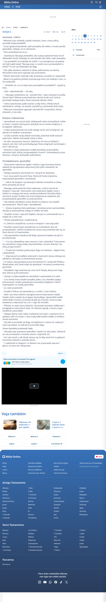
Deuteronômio (8, 501)
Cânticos (57, 491)
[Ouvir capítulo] (100, 7)
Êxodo (4, 491)
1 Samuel (6, 514)
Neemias (31, 504)
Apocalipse (84, 547)
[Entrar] (92, 2)
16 (88, 39)
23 (79, 42)
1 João (82, 533)
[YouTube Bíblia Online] (45, 582)
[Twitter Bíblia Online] (66, 582)
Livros (8, 27)
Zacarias (83, 511)
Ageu (82, 508)
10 (100, 36)
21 (72, 42)
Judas (82, 543)
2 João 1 (34, 444)
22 (75, 42)
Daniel (56, 508)
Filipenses (32, 540)
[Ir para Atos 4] (4, 353)
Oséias (56, 511)
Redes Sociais (59, 470)
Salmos (31, 514)
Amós (56, 518)
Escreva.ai (6, 564)
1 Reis (30, 488)
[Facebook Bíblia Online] (55, 582)
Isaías (56, 494)
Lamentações (59, 501)
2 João (82, 537)
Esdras (30, 501)
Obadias (83, 488)
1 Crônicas (32, 494)
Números (6, 498)
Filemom (57, 540)
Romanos (6, 547)
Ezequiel (57, 504)
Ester (30, 508)
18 (94, 39)
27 (91, 42)
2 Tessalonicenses (35, 550)
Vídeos (56, 466)
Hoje (4, 466)
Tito (55, 537)
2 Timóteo (58, 533)
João (4, 540)
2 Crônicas (32, 498)
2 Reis (30, 491)
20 (100, 39)
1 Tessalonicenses (35, 547)
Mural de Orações (61, 463)
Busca (4, 473)
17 (91, 39)
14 (82, 39)
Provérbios (32, 518)
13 (79, 39)
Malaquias (84, 514)
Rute (4, 511)
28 (94, 42)
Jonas (82, 491)
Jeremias (57, 498)
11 (72, 39)
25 (85, 42)
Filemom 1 (56, 436)
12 (75, 39)
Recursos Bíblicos (35, 470)
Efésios (31, 537)
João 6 (11, 444)
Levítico (5, 494)
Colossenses (33, 543)
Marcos (5, 533)
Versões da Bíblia (35, 463)
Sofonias (83, 504)
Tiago (56, 547)
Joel (55, 514)
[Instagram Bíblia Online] (39, 582)
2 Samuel (6, 518)
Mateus (5, 530)
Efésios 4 (11, 436)
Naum (82, 498)
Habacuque (84, 501)
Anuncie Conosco (60, 473)
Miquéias (83, 494)
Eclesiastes (58, 488)
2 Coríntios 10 (56, 444)
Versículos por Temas (36, 473)
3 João (82, 540)
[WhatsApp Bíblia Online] (50, 582)
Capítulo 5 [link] (24, 27)
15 (85, 39)
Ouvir (48, 32)
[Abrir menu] (100, 2)
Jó (29, 511)
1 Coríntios (6, 550)
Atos (4, 543)
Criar (57, 32)
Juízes (4, 508)
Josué (4, 504)
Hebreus (57, 543)
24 (82, 42)
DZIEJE (15, 27)
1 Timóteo (58, 530)
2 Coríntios (32, 530)
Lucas (4, 537)
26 (88, 42)
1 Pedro (57, 550)
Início (4, 463)
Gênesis (5, 488)
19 (97, 39)
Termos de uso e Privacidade (91, 463)
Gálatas (31, 533)
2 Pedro (83, 530)
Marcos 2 (34, 436)
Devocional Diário (35, 466)
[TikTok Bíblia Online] (61, 582)
